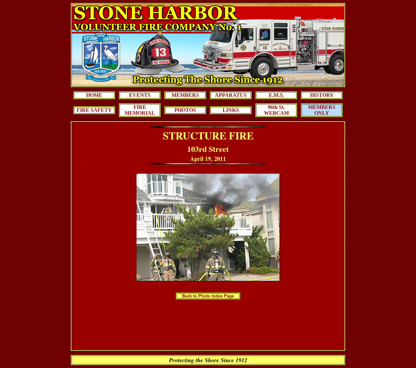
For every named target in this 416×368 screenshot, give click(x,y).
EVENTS (139, 95)
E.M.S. (276, 95)
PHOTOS (185, 110)
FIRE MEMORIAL (139, 110)
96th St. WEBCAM (276, 110)
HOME (94, 95)
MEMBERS (185, 95)
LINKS (231, 110)
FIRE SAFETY (94, 110)
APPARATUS (231, 95)
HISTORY (322, 95)
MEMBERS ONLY (321, 110)
